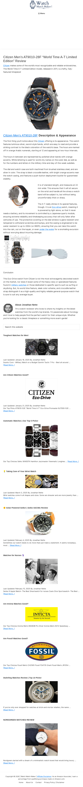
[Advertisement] (41, 32)
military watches (18, 285)
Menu (42, 13)
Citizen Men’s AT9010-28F (20, 135)
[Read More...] (9, 365)
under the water (46, 229)
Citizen (6, 65)
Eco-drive (56, 207)
